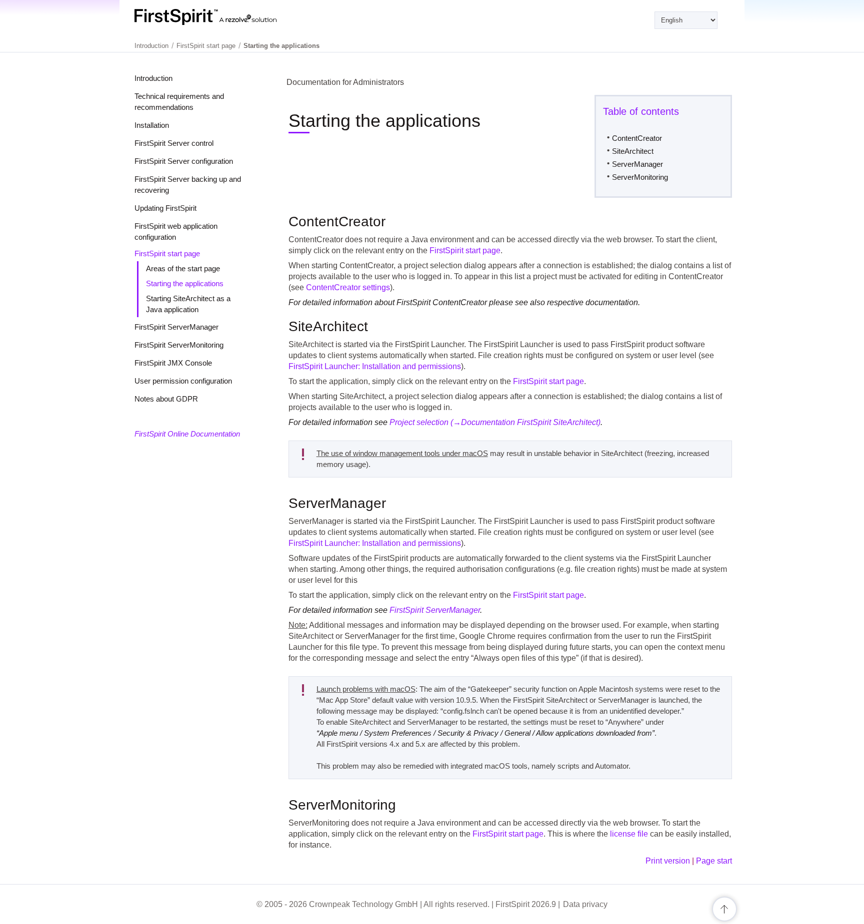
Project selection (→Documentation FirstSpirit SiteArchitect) (495, 422)
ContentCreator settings (348, 287)
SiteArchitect (633, 151)
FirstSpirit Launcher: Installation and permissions (374, 366)
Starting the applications (185, 283)
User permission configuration (183, 381)
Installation (151, 125)
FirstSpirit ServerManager (176, 327)
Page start (714, 861)
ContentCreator (637, 138)
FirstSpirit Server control (174, 143)
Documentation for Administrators (345, 82)
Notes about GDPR (166, 399)
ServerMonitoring (640, 177)
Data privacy (585, 904)
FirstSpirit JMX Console (173, 363)
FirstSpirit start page (167, 253)
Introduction (153, 78)
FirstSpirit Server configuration (183, 161)
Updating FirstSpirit (165, 208)
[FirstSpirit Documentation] (225, 17)
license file (629, 834)
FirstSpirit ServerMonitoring (179, 345)
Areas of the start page (183, 268)
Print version (668, 861)
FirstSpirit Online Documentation (187, 434)
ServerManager (637, 164)
